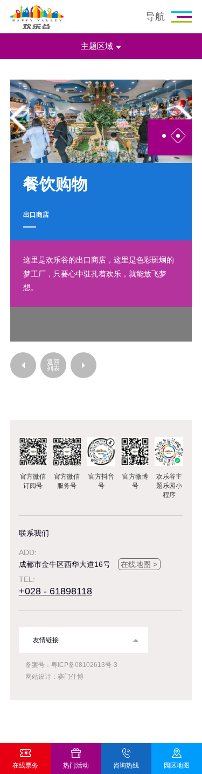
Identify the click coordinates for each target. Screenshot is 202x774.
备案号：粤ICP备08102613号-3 (71, 665)
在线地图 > (139, 564)
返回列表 (53, 365)
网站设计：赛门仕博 (54, 676)
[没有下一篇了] (83, 365)
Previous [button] (18, 117)
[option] (101, 121)
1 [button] (164, 136)
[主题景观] (23, 365)
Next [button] (184, 117)
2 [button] (178, 136)
